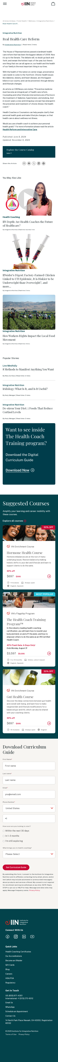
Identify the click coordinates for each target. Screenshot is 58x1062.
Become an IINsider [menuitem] (13, 960)
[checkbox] (29, 836)
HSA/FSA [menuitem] (9, 978)
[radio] (29, 831)
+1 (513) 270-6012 (25, 998)
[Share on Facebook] (29, 163)
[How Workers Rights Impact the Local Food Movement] (29, 312)
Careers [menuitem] (8, 974)
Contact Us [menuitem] (10, 1016)
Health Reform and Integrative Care (20, 129)
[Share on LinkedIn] (39, 163)
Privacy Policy (34, 890)
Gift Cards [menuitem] (9, 965)
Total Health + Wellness (26, 21)
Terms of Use (10, 1034)
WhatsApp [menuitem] (10, 1007)
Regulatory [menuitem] (10, 983)
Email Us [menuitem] (9, 1003)
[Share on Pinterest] (43, 163)
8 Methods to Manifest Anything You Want (28, 369)
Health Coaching (11, 217)
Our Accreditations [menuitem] (13, 956)
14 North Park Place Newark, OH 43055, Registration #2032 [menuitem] (28, 1021)
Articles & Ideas (9, 21)
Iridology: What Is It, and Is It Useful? (25, 389)
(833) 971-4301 (16, 996)
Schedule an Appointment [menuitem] (16, 1011)
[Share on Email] (24, 163)
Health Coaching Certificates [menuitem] (18, 952)
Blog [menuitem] (7, 969)
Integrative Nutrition (45, 21)
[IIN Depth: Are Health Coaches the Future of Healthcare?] (29, 198)
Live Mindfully (10, 365)
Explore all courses (13, 521)
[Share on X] (34, 163)
